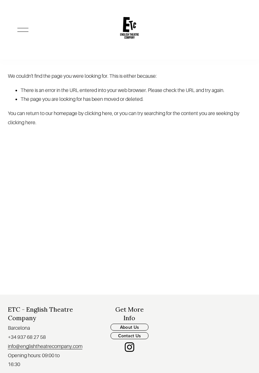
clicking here (98, 113)
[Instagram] (129, 347)
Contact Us (129, 336)
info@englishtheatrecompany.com (45, 346)
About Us (129, 327)
